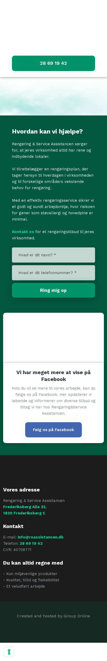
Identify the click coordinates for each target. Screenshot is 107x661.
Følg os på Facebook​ (53, 429)
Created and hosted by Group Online (53, 615)
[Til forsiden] (53, 37)
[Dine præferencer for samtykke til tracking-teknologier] (9, 652)
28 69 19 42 (31, 543)
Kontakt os (23, 231)
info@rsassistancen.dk (40, 537)
